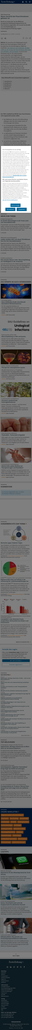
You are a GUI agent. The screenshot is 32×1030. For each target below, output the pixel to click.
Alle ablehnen (10, 209)
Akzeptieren (22, 209)
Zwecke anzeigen (15, 205)
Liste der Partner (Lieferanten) (10, 200)
